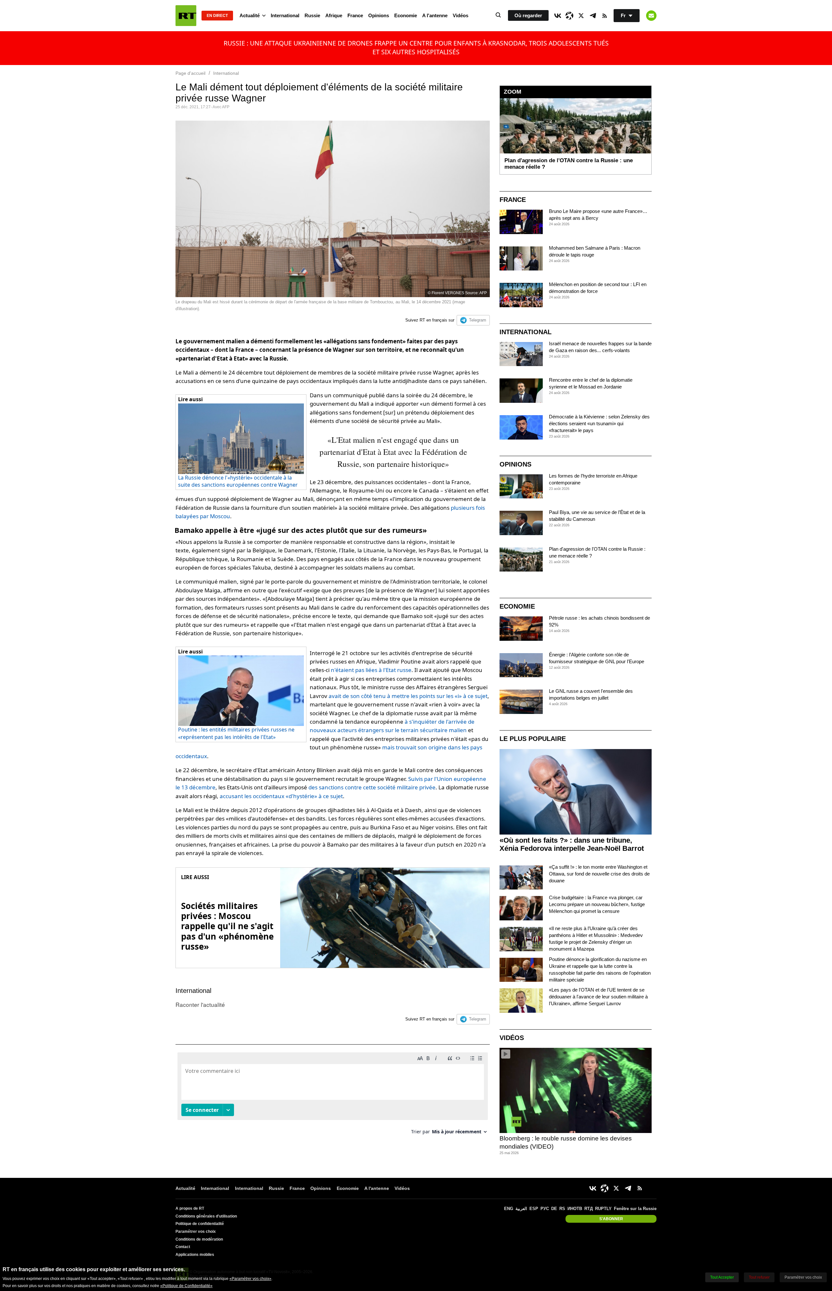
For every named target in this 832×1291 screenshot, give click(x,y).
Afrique (333, 15)
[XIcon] (581, 15)
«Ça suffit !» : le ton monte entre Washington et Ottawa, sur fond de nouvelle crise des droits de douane (599, 873)
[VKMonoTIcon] (557, 15)
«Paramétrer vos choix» (250, 1278)
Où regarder (528, 15)
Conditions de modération (199, 1239)
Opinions (378, 15)
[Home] (186, 15)
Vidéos (460, 15)
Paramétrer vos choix (196, 1231)
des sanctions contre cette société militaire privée (372, 787)
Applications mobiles (195, 1254)
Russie (312, 15)
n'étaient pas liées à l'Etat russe (371, 670)
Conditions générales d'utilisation (206, 1216)
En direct (217, 15)
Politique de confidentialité (200, 1223)
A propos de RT (190, 1208)
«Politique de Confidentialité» (186, 1286)
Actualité (250, 15)
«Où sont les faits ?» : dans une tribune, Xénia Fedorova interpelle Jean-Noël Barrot (572, 844)
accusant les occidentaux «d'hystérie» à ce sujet (281, 796)
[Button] (651, 15)
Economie (405, 15)
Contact (183, 1247)
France (355, 15)
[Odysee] (569, 15)
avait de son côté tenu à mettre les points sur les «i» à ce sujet (408, 696)
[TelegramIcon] (593, 15)
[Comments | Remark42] (333, 1095)
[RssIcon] (604, 15)
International (285, 15)
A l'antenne (435, 15)
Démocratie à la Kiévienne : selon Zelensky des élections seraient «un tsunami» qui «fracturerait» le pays (599, 423)
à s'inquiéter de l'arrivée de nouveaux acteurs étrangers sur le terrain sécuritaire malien (392, 726)
